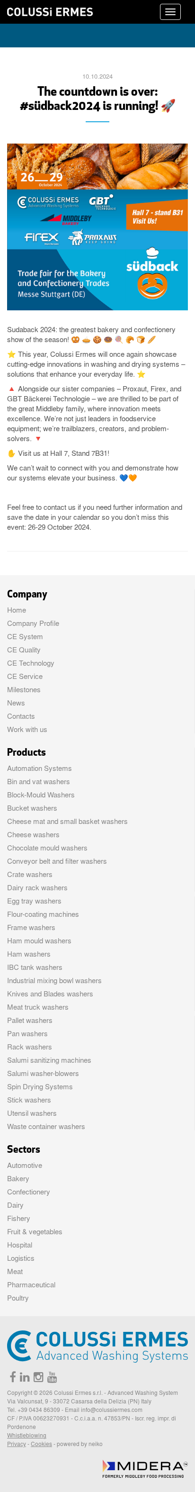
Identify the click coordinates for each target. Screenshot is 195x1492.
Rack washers (29, 1046)
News (16, 702)
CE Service (25, 676)
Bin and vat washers (38, 781)
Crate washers (30, 874)
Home (16, 610)
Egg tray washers (34, 900)
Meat (15, 1271)
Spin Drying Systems (40, 1086)
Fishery (18, 1218)
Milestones (24, 689)
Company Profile (33, 623)
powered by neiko (80, 1443)
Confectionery (28, 1191)
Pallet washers (30, 1020)
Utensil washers (32, 1113)
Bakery (18, 1178)
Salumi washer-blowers (43, 1073)
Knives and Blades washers (50, 993)
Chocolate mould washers (47, 847)
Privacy (16, 1443)
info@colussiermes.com (111, 1409)
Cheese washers (33, 834)
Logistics (21, 1258)
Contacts (21, 716)
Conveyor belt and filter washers (57, 861)
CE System (25, 636)
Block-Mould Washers (41, 794)
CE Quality (24, 649)
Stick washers (29, 1099)
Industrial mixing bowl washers (54, 980)
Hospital (19, 1244)
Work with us (27, 729)
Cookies (41, 1443)
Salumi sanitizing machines (49, 1060)
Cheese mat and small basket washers (67, 821)
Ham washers (29, 953)
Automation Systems (39, 768)
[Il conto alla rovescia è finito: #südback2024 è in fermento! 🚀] (97, 226)
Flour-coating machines (43, 914)
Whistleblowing (26, 1435)
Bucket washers (32, 808)
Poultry (18, 1297)
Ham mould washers (39, 940)
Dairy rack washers (37, 887)
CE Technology (30, 663)
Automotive (24, 1165)
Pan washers (27, 1033)
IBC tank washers (34, 967)
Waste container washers (46, 1126)
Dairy (15, 1205)
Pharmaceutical (31, 1284)
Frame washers (31, 927)
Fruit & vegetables (34, 1231)
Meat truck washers (38, 1007)
